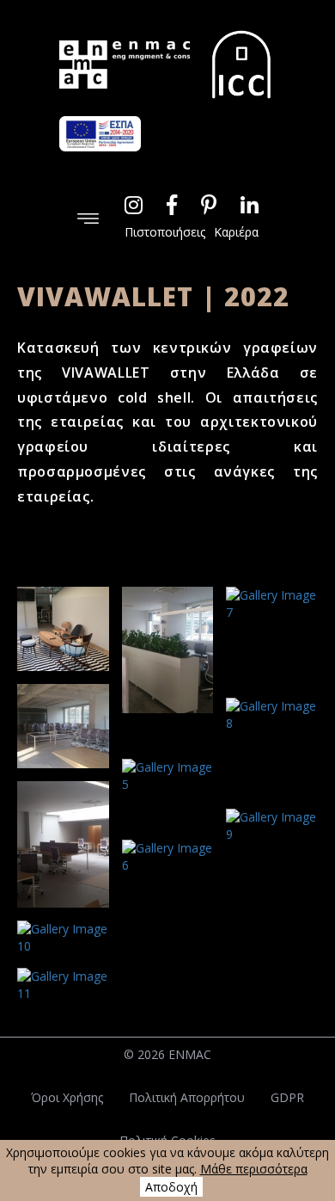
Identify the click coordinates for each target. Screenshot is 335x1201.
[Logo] (124, 64)
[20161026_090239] (63, 629)
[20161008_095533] (272, 636)
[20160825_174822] (63, 726)
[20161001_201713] (168, 793)
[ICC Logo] (241, 64)
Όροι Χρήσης (67, 1097)
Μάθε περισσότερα (254, 1169)
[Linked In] (250, 204)
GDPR (287, 1097)
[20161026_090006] (272, 747)
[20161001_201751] (168, 874)
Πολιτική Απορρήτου (187, 1097)
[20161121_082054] (63, 938)
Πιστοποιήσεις (165, 232)
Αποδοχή (171, 1187)
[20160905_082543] (168, 667)
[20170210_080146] (63, 985)
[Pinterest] (208, 204)
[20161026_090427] (272, 858)
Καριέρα (236, 232)
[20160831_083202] (63, 844)
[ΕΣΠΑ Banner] (100, 133)
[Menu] (88, 217)
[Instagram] (134, 204)
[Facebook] (172, 204)
